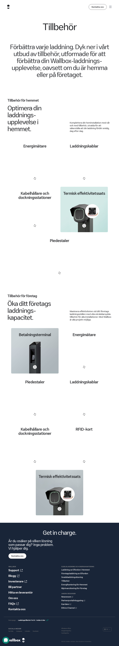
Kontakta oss (98, 7)
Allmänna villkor (66, 628)
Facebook (36, 631)
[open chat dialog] (5, 640)
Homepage (12, 620)
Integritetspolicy (66, 630)
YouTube (10, 631)
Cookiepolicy (65, 633)
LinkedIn (27, 631)
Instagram (19, 631)
